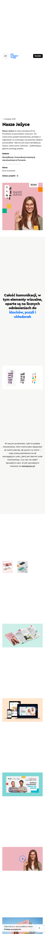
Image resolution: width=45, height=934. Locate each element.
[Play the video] (22, 859)
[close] (39, 928)
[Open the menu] (5, 56)
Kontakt (38, 56)
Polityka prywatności (12, 929)
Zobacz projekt (8, 176)
